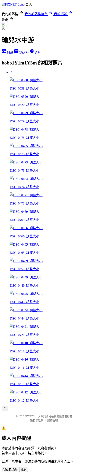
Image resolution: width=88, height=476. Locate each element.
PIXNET (29, 416)
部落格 (24, 52)
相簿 (10, 52)
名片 (37, 52)
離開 (23, 469)
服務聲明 (52, 420)
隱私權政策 (36, 420)
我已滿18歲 (10, 469)
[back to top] (5, 408)
